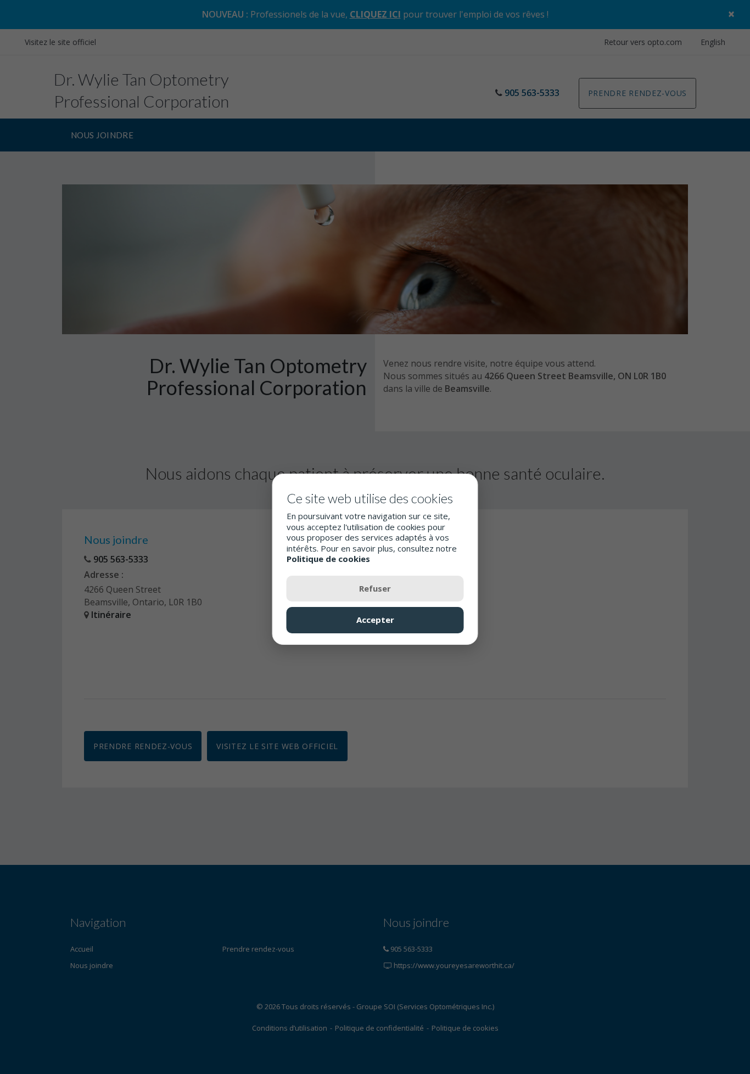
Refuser (375, 587)
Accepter (375, 619)
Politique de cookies (328, 558)
